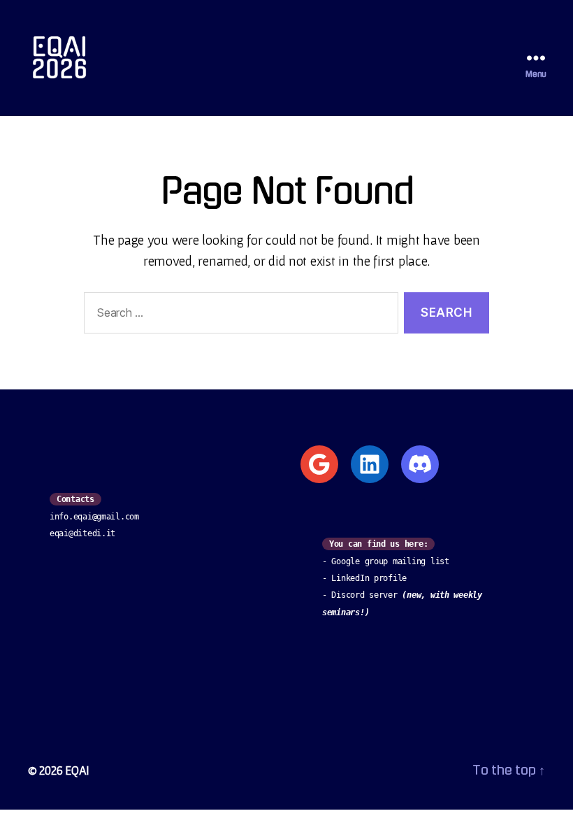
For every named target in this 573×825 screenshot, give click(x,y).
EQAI (77, 770)
